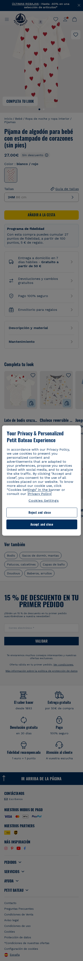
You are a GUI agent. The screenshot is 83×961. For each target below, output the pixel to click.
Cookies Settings (44, 501)
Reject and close (40, 512)
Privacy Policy (39, 494)
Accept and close (41, 524)
